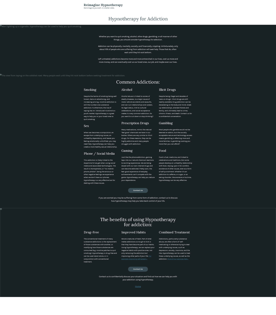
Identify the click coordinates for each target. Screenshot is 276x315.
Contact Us (138, 190)
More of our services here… (177, 259)
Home (138, 286)
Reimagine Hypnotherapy (103, 5)
